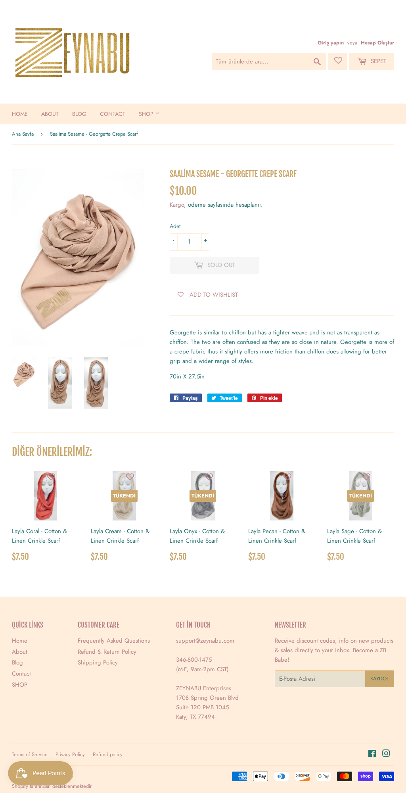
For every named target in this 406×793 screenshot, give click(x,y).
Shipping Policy (98, 662)
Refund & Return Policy (107, 651)
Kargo (177, 204)
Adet (175, 226)
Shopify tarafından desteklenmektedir (52, 786)
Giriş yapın (331, 42)
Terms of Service (30, 754)
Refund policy (108, 754)
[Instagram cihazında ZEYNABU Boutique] (386, 754)
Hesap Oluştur (377, 42)
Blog (79, 114)
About (50, 114)
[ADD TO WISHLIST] (51, 477)
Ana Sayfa (23, 134)
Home (20, 114)
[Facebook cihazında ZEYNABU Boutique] (372, 754)
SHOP (147, 114)
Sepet (377, 61)
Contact (112, 114)
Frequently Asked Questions (114, 640)
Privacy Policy (70, 754)
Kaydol (379, 678)
